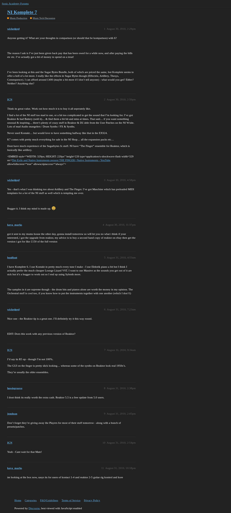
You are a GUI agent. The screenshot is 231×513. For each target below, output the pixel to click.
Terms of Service (71, 500)
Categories (31, 500)
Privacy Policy (92, 500)
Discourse (34, 508)
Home (17, 500)
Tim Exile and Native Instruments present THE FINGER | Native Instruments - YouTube (61, 160)
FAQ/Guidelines (49, 500)
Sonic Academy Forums (15, 3)
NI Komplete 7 (22, 12)
